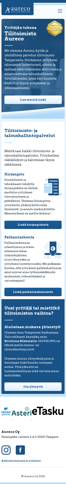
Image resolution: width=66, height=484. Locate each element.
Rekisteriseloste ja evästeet (21, 460)
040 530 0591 (47, 341)
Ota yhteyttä (33, 386)
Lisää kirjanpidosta (33, 224)
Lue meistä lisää (33, 99)
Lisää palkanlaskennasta (33, 292)
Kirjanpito (14, 174)
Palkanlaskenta (19, 237)
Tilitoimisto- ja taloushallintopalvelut (29, 133)
